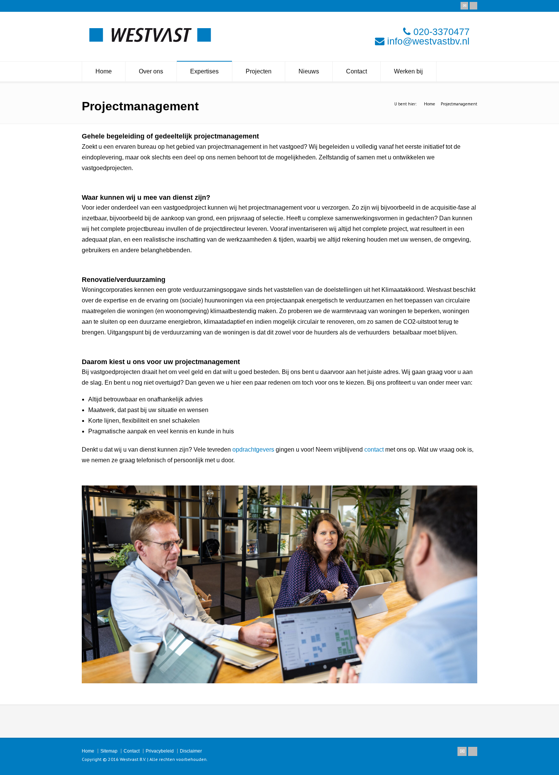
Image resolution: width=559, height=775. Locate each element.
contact (374, 449)
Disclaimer (191, 751)
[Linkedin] (473, 6)
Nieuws (309, 71)
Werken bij (408, 71)
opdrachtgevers (253, 449)
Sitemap (109, 751)
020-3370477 (441, 31)
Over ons (151, 71)
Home (103, 71)
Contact (356, 71)
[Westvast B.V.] (150, 40)
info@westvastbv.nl (428, 41)
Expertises (204, 71)
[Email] (464, 6)
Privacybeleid (160, 751)
